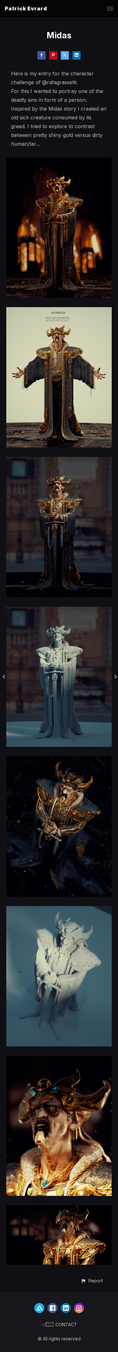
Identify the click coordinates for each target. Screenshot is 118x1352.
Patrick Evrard (26, 8)
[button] (91, 1280)
